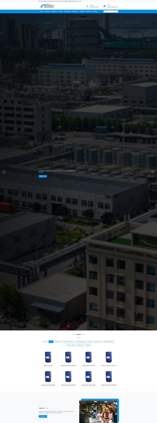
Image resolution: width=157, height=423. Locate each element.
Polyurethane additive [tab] (108, 341)
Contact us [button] (42, 176)
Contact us (75, 11)
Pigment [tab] (90, 341)
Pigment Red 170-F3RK (108, 385)
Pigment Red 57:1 (68, 385)
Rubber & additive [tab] (71, 345)
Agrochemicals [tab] (98, 341)
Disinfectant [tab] (80, 345)
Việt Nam (94, 11)
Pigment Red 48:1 (48, 365)
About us (47, 11)
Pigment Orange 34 (48, 385)
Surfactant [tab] (87, 345)
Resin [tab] (51, 341)
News (60, 11)
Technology (67, 11)
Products (54, 11)
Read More (42, 416)
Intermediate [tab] (57, 341)
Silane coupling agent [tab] (81, 341)
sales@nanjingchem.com (112, 7)
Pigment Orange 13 (88, 365)
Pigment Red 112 (88, 385)
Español (82, 11)
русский (88, 11)
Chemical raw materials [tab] (68, 341)
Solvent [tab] (45, 341)
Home (41, 11)
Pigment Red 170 (68, 365)
